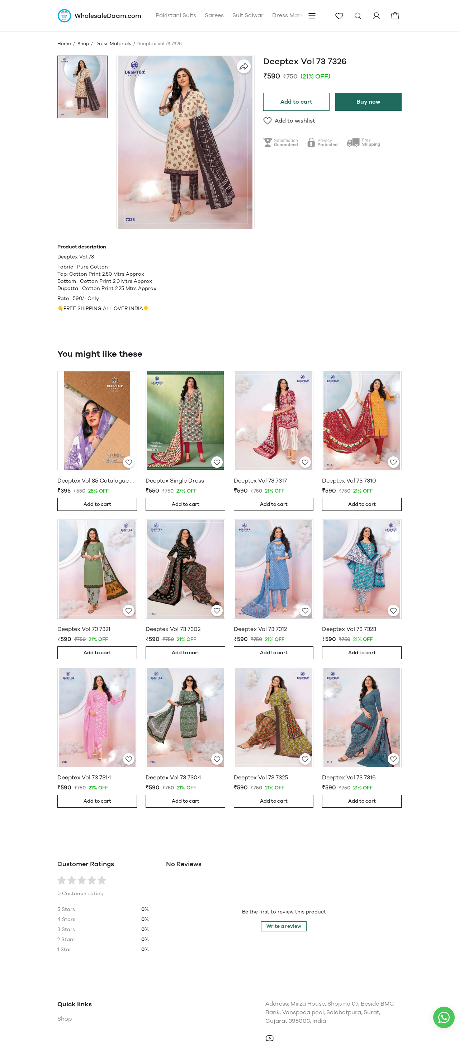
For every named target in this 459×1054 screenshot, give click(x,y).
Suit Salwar (248, 15)
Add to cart (296, 101)
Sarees (214, 15)
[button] (82, 87)
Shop (83, 43)
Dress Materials (113, 43)
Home (64, 43)
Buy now (368, 101)
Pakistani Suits (176, 15)
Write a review (283, 926)
